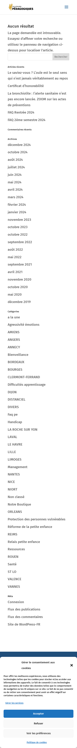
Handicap (15, 422)
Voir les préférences (39, 733)
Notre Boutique (19, 504)
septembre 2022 (20, 242)
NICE (11, 482)
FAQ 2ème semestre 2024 (26, 120)
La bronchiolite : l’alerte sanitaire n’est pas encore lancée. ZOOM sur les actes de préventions (37, 99)
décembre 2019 (19, 302)
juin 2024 (14, 175)
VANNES (14, 587)
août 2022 (15, 249)
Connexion (16, 602)
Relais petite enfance (24, 542)
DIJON (12, 392)
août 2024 (15, 160)
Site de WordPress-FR (24, 624)
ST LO (12, 572)
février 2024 (17, 205)
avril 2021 (15, 272)
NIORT (12, 489)
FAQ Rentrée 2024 (21, 112)
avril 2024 (15, 189)
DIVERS (13, 407)
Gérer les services (14, 703)
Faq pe (13, 414)
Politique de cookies (37, 742)
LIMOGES (14, 459)
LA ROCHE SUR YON (22, 429)
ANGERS (14, 340)
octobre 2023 (18, 227)
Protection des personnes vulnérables (36, 519)
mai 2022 (14, 257)
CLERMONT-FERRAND (24, 377)
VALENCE (14, 579)
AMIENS (14, 332)
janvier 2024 (17, 212)
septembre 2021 (20, 264)
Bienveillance (18, 355)
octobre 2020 (18, 287)
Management (17, 467)
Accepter (38, 713)
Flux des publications (24, 609)
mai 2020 (15, 294)
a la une (14, 317)
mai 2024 (14, 182)
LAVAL (12, 437)
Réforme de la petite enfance (30, 527)
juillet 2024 (16, 167)
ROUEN (13, 557)
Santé (12, 564)
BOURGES (15, 369)
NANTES (14, 474)
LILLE (12, 452)
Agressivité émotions (23, 325)
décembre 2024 (19, 145)
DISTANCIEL (16, 399)
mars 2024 (15, 197)
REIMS (12, 534)
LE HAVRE (15, 444)
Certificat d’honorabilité (26, 86)
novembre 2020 (19, 279)
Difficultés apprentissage (26, 385)
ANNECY (14, 347)
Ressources (16, 549)
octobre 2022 (18, 234)
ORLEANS (15, 512)
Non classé (16, 497)
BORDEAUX (16, 362)
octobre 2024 (17, 152)
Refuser (38, 723)
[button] (71, 665)
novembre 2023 (19, 220)
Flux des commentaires (25, 617)
